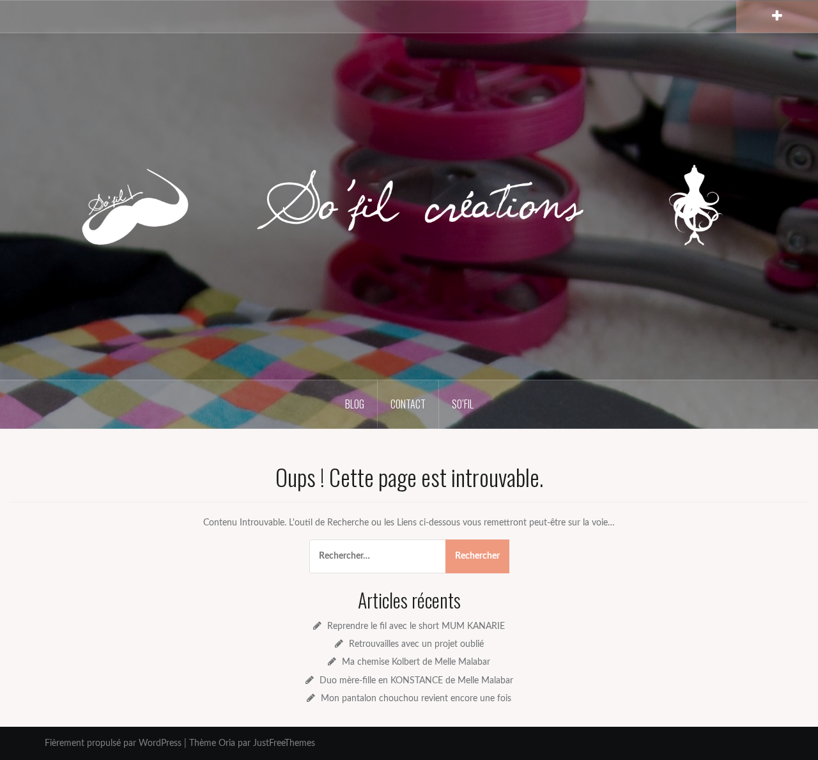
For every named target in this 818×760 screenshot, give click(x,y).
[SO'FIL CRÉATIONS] (409, 205)
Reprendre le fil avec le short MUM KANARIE (416, 626)
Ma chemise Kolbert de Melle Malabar (416, 662)
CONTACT (408, 404)
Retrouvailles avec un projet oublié (416, 644)
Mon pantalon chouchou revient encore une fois (416, 698)
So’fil (463, 404)
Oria (227, 743)
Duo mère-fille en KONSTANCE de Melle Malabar (416, 680)
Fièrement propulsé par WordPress (113, 743)
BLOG (354, 404)
